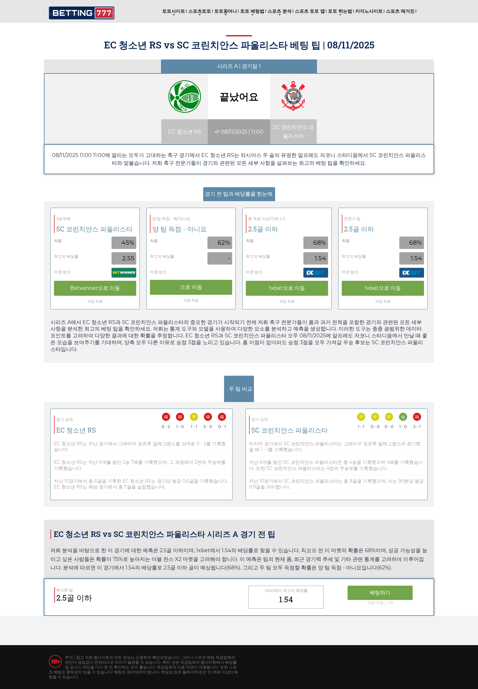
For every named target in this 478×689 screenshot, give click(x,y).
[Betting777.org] (81, 11)
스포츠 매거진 (400, 11)
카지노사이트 (369, 11)
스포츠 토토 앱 (310, 11)
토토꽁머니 (225, 11)
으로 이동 (95, 288)
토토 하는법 (340, 11)
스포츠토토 (199, 11)
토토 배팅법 (252, 11)
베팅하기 (380, 593)
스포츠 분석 (280, 11)
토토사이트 (173, 11)
